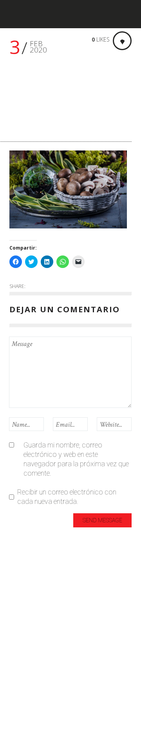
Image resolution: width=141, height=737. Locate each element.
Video (17, 711)
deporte (21, 595)
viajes (17, 698)
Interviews (24, 634)
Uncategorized (31, 685)
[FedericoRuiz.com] (33, 14)
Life (14, 647)
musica (20, 660)
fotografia (24, 608)
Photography (29, 672)
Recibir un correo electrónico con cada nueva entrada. (66, 496)
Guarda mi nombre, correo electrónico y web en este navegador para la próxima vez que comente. (76, 459)
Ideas (17, 621)
